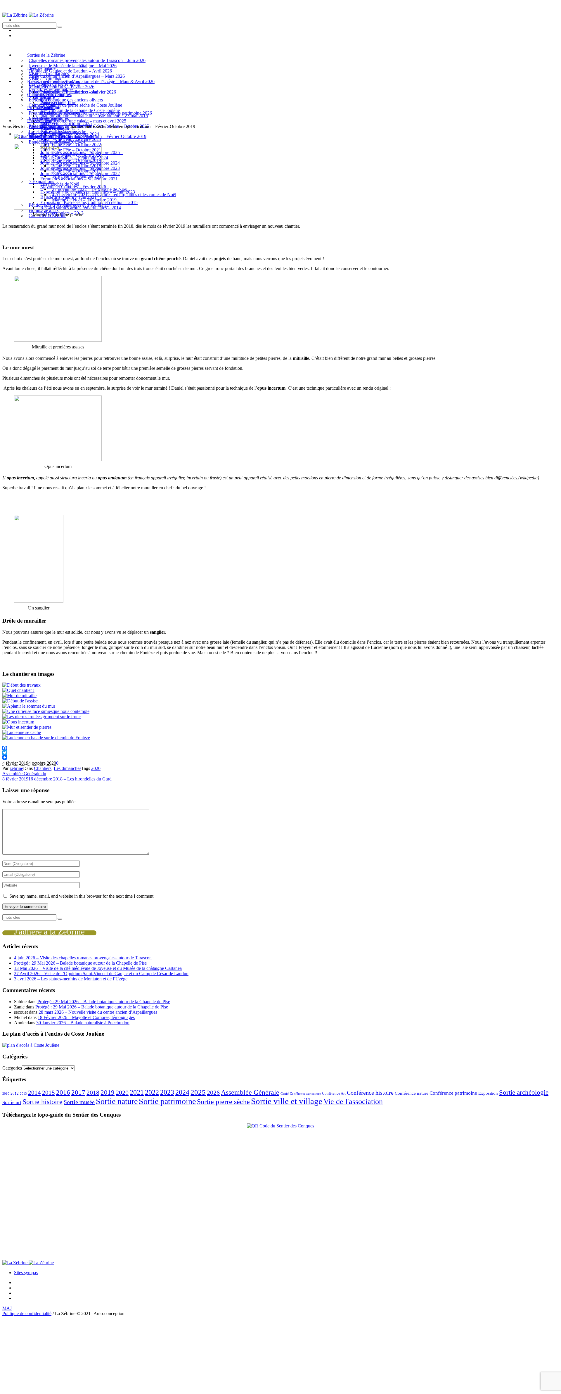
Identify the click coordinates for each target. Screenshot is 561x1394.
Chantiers (55, 126)
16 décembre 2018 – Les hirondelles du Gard (70, 778)
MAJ (7, 1308)
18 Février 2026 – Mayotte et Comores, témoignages (86, 1017)
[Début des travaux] (21, 685)
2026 (213, 1092)
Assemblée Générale (250, 1092)
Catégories (12, 1067)
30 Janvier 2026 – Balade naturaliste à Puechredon (82, 1022)
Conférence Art (334, 1093)
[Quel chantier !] (18, 690)
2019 (108, 1092)
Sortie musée (79, 1102)
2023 (167, 1092)
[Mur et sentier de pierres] (26, 727)
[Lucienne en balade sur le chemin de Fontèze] (46, 737)
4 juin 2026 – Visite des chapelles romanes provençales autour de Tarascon (83, 957)
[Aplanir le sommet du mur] (28, 706)
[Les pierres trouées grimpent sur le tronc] (41, 716)
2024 (182, 1092)
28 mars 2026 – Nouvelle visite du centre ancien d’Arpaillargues (98, 1012)
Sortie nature (117, 1101)
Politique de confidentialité (26, 1313)
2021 (137, 1092)
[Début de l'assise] (20, 700)
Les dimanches (67, 768)
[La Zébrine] (28, 15)
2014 (34, 1092)
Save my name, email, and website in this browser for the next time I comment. (82, 896)
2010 (5, 1093)
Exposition (488, 1093)
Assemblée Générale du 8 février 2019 (24, 776)
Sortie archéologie (523, 1092)
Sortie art (11, 1102)
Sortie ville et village (286, 1101)
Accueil (36, 126)
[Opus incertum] (18, 721)
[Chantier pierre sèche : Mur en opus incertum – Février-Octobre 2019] (80, 136)
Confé (284, 1093)
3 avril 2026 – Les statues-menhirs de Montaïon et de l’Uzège (70, 978)
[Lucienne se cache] (21, 732)
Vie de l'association (353, 1101)
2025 (198, 1092)
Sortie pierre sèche (223, 1101)
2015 (48, 1092)
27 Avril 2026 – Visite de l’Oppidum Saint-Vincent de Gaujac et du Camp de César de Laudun (101, 973)
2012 (15, 1093)
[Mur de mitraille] (19, 695)
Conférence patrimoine (453, 1093)
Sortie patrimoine (167, 1101)
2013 (23, 1093)
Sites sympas (26, 1272)
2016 (63, 1092)
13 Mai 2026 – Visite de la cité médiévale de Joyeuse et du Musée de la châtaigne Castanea (98, 968)
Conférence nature (411, 1093)
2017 (78, 1092)
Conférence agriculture (305, 1093)
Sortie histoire (42, 1101)
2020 (96, 768)
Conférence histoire (370, 1092)
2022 (152, 1092)
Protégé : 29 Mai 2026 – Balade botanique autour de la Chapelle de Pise (80, 963)
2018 (92, 1092)
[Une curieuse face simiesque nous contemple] (45, 711)
